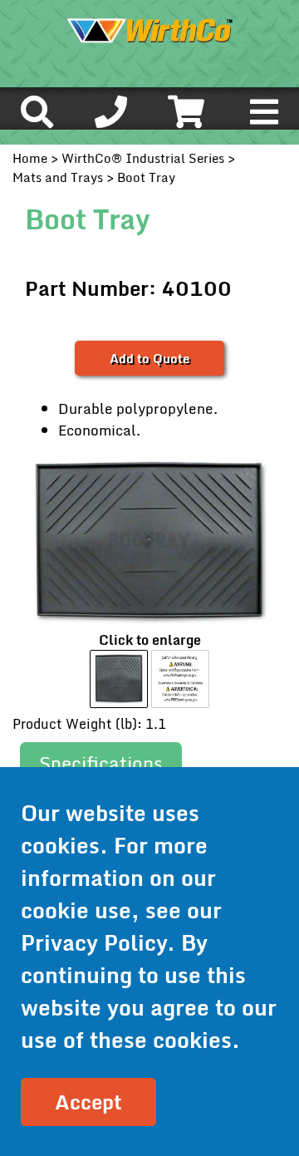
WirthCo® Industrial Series (142, 158)
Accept (88, 1101)
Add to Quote (149, 358)
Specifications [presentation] (101, 763)
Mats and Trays (57, 177)
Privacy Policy (94, 942)
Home (29, 158)
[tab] (101, 764)
